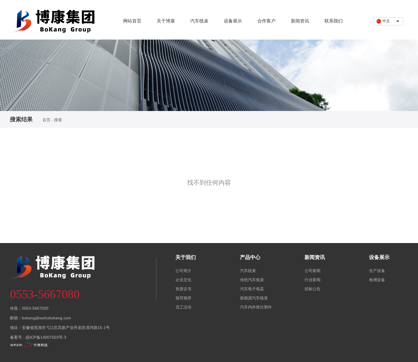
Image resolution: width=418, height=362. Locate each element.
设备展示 (233, 20)
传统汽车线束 (252, 279)
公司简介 (183, 270)
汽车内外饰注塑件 (256, 307)
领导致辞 (183, 298)
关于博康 (166, 20)
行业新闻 (312, 279)
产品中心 (250, 257)
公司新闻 (312, 270)
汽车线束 (199, 20)
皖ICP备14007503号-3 (46, 337)
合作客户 (266, 20)
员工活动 (183, 307)
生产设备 (377, 270)
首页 (46, 120)
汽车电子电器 (252, 289)
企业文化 (183, 279)
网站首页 (132, 20)
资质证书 (183, 289)
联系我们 (333, 20)
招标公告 (312, 289)
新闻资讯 (300, 20)
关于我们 (185, 257)
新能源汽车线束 (254, 298)
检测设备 (377, 279)
